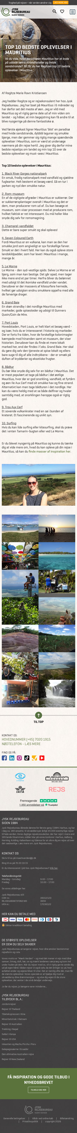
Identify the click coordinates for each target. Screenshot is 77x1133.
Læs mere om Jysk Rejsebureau (35, 843)
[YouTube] (41, 757)
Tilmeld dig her (38, 1089)
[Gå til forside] (15, 12)
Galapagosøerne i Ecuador (15, 1049)
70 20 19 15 (21, 863)
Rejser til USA (9, 1039)
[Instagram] (19, 757)
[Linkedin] (11, 757)
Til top (39, 721)
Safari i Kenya (9, 1034)
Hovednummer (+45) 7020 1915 (26, 739)
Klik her (54, 868)
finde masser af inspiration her (49, 451)
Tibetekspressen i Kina (13, 1014)
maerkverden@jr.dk (26, 858)
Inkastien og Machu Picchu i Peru (19, 1044)
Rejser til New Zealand (13, 1059)
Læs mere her (61, 2)
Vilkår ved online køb (42, 1118)
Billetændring (67, 1118)
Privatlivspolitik (30, 1121)
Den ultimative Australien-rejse (18, 1054)
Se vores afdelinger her (13, 888)
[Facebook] (4, 757)
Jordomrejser (9, 1004)
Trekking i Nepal (10, 1029)
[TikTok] (26, 757)
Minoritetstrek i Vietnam (14, 1019)
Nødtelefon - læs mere (21, 744)
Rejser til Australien (12, 1024)
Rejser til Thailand (11, 1009)
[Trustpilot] (34, 757)
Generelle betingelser (14, 1118)
